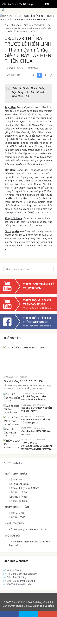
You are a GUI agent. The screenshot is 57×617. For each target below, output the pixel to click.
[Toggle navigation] (49, 4)
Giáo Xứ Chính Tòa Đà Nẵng (17, 4)
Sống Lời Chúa (24, 25)
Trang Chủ (10, 25)
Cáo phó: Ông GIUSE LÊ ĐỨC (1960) (23, 381)
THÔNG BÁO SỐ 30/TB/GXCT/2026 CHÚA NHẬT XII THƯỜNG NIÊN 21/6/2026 (36, 445)
